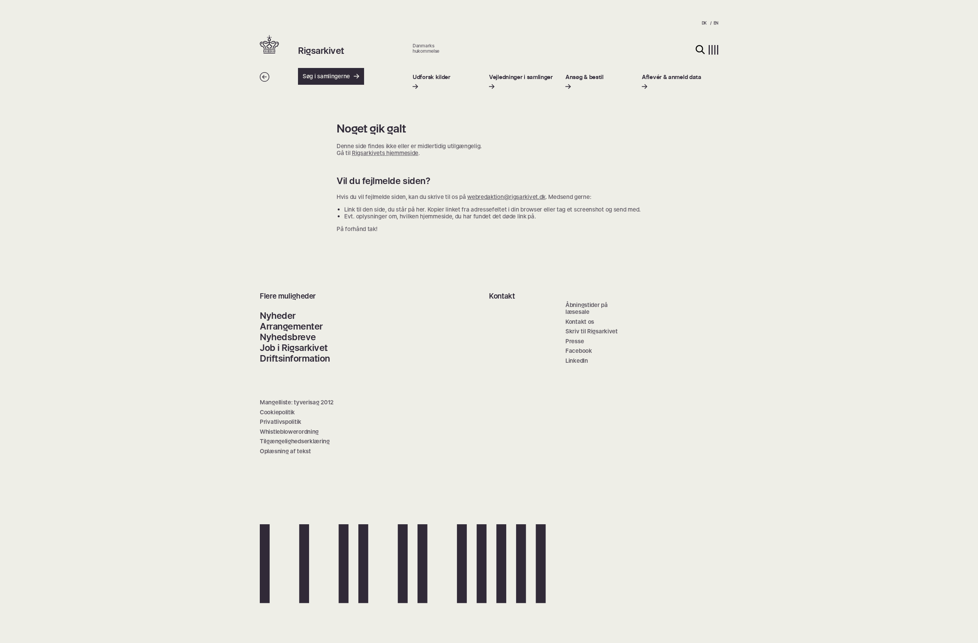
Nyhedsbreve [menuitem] (288, 337)
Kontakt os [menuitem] (579, 321)
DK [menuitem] (704, 23)
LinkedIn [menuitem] (576, 360)
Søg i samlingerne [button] (326, 76)
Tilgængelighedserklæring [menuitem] (295, 441)
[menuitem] (431, 82)
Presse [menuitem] (574, 341)
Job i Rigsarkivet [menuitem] (294, 347)
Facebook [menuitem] (578, 350)
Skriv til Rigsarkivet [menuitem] (591, 331)
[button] (279, 45)
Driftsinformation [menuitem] (295, 358)
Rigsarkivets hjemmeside (385, 153)
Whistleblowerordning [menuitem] (289, 431)
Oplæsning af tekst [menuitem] (285, 451)
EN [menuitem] (716, 23)
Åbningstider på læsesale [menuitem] (586, 308)
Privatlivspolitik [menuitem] (280, 421)
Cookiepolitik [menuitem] (277, 412)
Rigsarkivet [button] (321, 50)
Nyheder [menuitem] (278, 315)
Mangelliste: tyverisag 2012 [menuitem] (297, 402)
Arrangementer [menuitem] (291, 326)
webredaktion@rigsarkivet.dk (506, 196)
